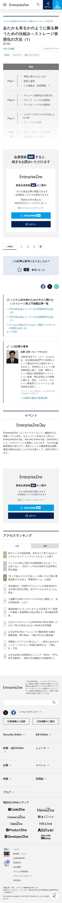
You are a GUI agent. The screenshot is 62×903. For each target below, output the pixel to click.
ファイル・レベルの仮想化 (37, 104)
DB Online (42, 734)
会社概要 (17, 867)
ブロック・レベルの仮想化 (37, 99)
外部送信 (17, 880)
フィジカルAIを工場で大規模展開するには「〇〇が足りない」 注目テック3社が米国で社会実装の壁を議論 (32, 566)
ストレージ (17, 55)
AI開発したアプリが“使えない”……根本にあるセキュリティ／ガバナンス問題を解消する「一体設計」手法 (33, 645)
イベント (41, 765)
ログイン (32, 224)
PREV (10, 246)
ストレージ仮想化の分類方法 (38, 95)
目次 (31, 66)
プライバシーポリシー (22, 875)
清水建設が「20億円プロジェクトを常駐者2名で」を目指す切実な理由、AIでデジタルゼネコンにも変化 (33, 589)
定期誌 (39, 778)
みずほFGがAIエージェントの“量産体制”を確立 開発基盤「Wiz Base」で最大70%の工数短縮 (32, 633)
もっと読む (12, 331)
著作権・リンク (20, 853)
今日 (17, 545)
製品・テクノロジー (32, 55)
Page (11, 80)
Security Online (12, 734)
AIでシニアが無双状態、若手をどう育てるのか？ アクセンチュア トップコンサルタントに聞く (32, 554)
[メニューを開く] (5, 4)
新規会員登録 (32, 215)
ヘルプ (16, 849)
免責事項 (17, 862)
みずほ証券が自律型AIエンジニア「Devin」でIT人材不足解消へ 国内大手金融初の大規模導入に (33, 656)
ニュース (41, 748)
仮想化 (6, 55)
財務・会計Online (13, 748)
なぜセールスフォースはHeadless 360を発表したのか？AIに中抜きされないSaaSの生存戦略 (33, 623)
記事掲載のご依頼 (16, 721)
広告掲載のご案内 (46, 721)
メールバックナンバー (33, 207)
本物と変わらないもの (35, 76)
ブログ (7, 792)
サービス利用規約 (20, 871)
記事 (5, 765)
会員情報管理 (19, 858)
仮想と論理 (29, 80)
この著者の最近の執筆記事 (34, 397)
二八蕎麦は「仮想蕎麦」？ (37, 85)
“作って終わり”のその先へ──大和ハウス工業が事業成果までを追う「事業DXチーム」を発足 (33, 577)
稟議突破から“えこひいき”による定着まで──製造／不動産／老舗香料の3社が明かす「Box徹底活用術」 (33, 612)
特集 (5, 778)
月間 (45, 545)
